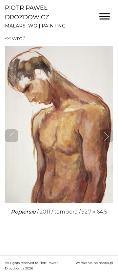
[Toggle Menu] (104, 16)
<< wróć (15, 38)
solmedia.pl (103, 263)
